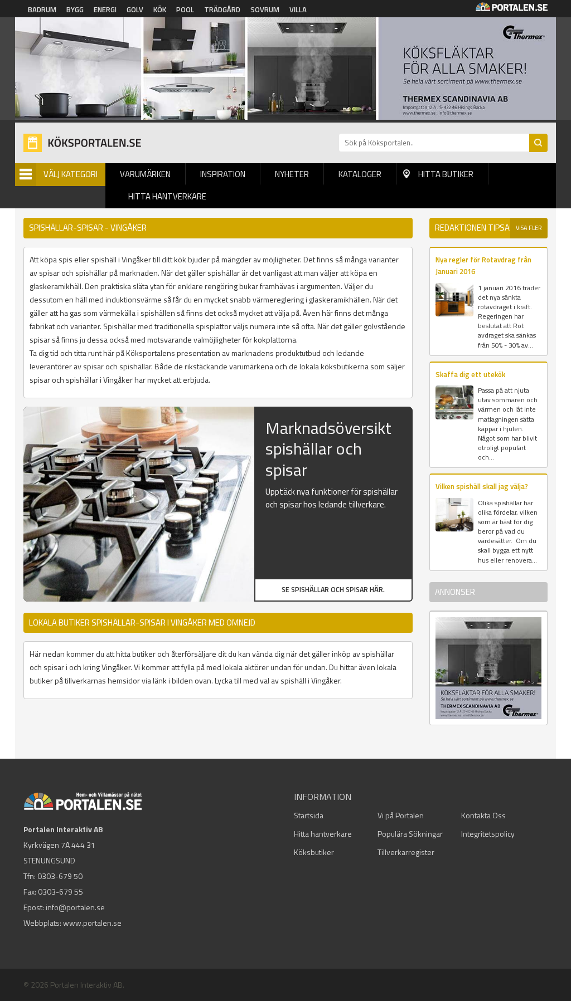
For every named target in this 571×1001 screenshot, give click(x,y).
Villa (298, 9)
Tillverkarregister (406, 852)
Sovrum (264, 9)
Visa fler (529, 227)
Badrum (42, 9)
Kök (159, 9)
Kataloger (359, 174)
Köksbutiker (314, 852)
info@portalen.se (75, 907)
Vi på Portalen (401, 815)
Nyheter (292, 174)
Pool (185, 9)
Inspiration (222, 174)
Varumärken (145, 174)
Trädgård (222, 9)
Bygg (75, 9)
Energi (105, 9)
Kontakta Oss (483, 815)
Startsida (308, 815)
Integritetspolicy (488, 833)
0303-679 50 (60, 876)
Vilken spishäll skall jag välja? (481, 486)
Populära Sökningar (410, 833)
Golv (135, 9)
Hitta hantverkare (167, 196)
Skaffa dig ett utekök (470, 374)
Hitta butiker (445, 174)
